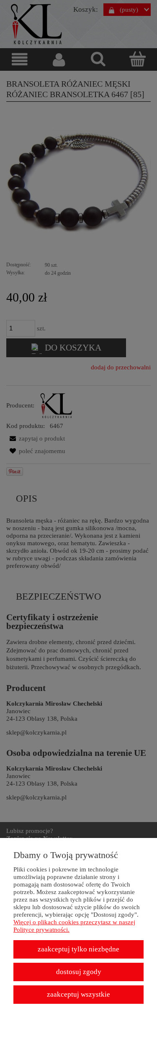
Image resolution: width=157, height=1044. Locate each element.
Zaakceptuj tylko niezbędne (78, 949)
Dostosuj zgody (78, 972)
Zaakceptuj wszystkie (78, 994)
